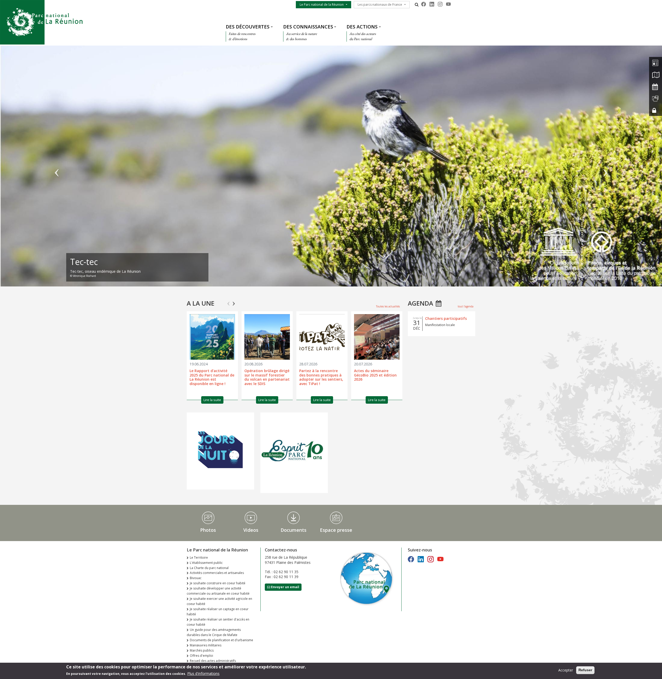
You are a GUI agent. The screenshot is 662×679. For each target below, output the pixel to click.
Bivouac (195, 578)
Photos (208, 530)
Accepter (565, 670)
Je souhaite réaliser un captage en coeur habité (218, 611)
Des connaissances (308, 27)
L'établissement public (206, 562)
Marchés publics (202, 650)
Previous (228, 301)
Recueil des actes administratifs (213, 661)
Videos (250, 530)
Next (234, 301)
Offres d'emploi (201, 655)
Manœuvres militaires (205, 645)
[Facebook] (423, 4)
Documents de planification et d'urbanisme (221, 640)
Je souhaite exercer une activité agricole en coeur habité (219, 601)
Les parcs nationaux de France (380, 4)
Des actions (362, 27)
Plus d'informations (203, 673)
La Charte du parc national (209, 568)
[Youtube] (448, 4)
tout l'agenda (465, 306)
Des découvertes (247, 27)
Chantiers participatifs (446, 318)
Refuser (585, 670)
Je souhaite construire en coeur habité (217, 583)
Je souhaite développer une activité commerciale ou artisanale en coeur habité (218, 591)
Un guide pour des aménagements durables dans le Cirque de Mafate (214, 632)
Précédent (56, 168)
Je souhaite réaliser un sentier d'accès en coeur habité (218, 622)
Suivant (605, 168)
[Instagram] (440, 4)
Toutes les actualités (388, 306)
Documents (293, 530)
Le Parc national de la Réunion (322, 4)
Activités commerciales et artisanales (217, 573)
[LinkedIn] (432, 4)
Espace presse (336, 530)
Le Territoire (199, 557)
